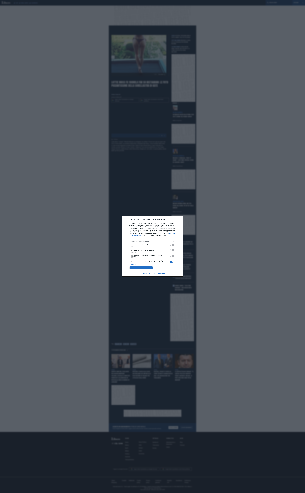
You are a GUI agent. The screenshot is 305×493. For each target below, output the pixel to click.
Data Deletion (143, 273)
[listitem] (152, 241)
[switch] (172, 245)
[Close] (179, 219)
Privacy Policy (161, 273)
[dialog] (152, 246)
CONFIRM (141, 267)
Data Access (152, 273)
